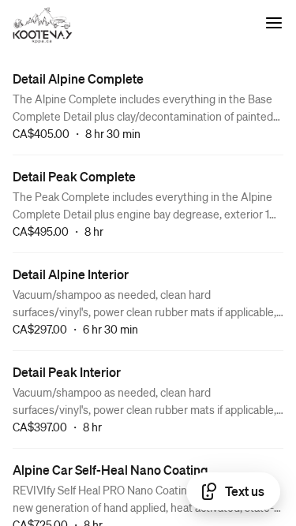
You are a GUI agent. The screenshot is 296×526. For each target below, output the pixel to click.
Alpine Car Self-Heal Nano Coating (110, 469)
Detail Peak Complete (74, 176)
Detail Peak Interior (67, 372)
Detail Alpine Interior (71, 274)
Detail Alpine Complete (78, 78)
